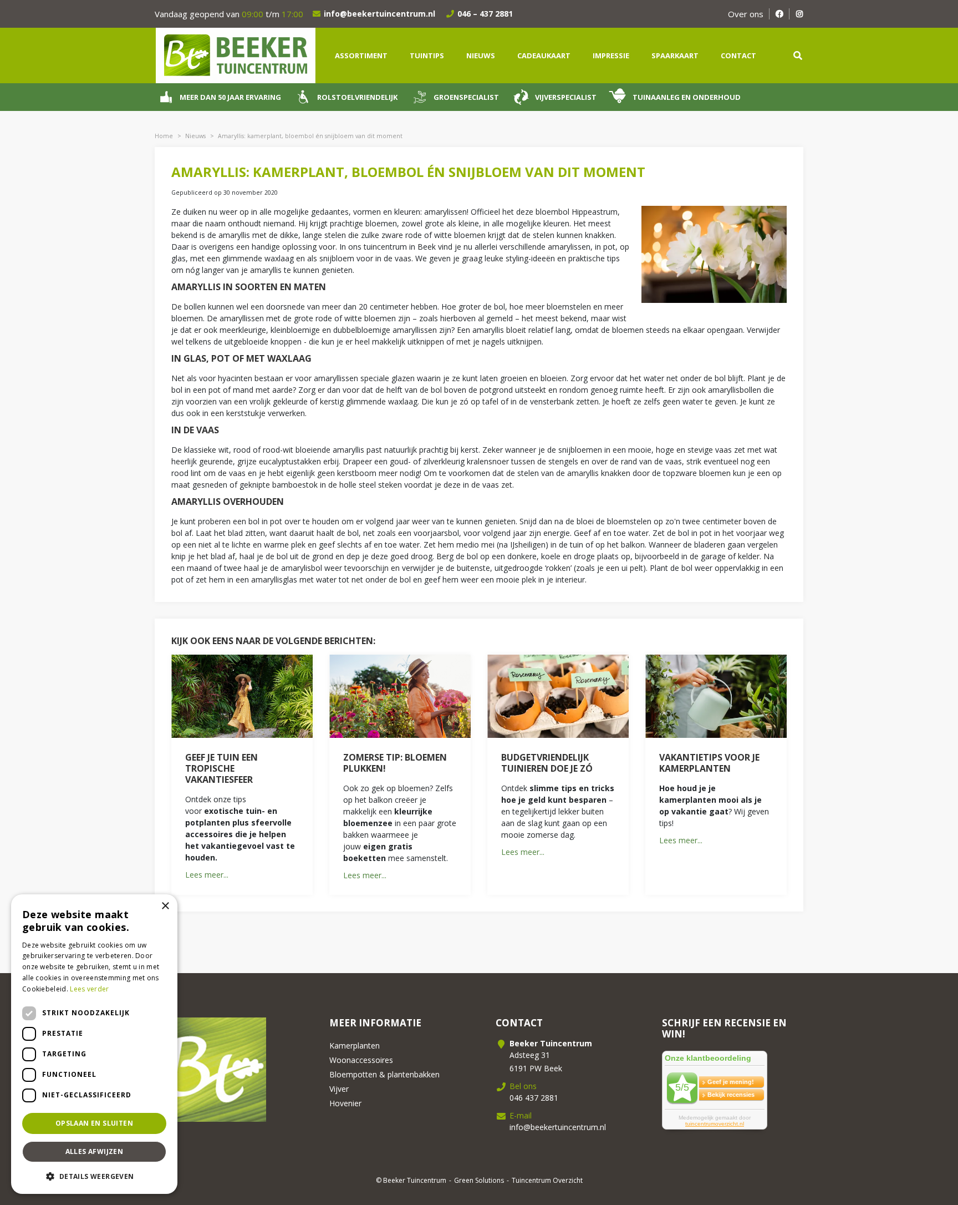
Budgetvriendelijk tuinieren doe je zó (547, 762)
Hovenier (345, 1103)
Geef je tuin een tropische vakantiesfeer (221, 768)
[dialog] (94, 1044)
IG (799, 13)
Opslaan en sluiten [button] (94, 1123)
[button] (94, 1176)
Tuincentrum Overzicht (547, 1180)
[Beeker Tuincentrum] (235, 54)
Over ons (745, 13)
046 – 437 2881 (485, 13)
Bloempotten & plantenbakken (384, 1074)
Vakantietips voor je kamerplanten (709, 762)
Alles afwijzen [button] (94, 1151)
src (797, 55)
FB (779, 13)
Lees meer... (206, 874)
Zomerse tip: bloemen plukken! (395, 762)
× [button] (165, 906)
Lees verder (89, 989)
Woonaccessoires (361, 1060)
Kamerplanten (354, 1045)
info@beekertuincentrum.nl (379, 13)
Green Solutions (479, 1180)
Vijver (339, 1089)
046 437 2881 (533, 1097)
